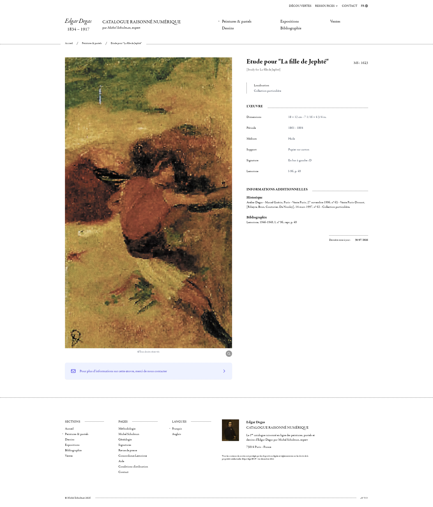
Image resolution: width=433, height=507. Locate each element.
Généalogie (124, 439)
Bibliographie (290, 28)
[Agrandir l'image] (229, 353)
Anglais (176, 434)
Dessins (228, 28)
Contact (349, 6)
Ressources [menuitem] (325, 6)
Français (177, 429)
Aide (121, 461)
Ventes (335, 21)
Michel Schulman (128, 434)
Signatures (124, 445)
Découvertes (300, 6)
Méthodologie (126, 429)
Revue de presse (127, 450)
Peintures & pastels (236, 21)
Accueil (69, 43)
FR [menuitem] (362, 6)
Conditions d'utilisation (133, 467)
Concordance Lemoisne (132, 456)
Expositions (289, 21)
